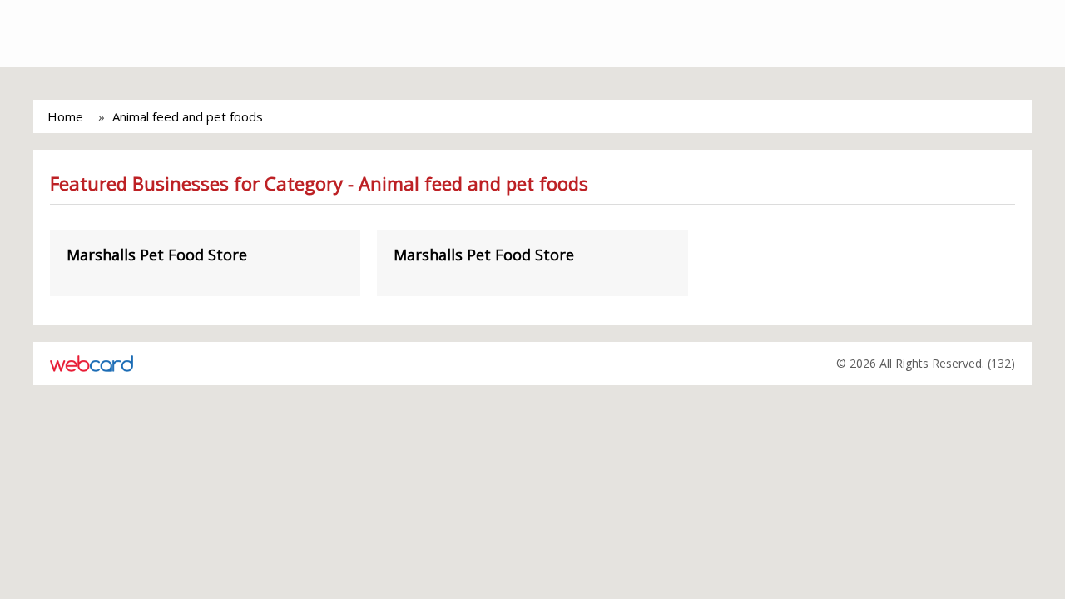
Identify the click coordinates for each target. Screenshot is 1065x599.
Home (65, 116)
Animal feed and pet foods (187, 116)
